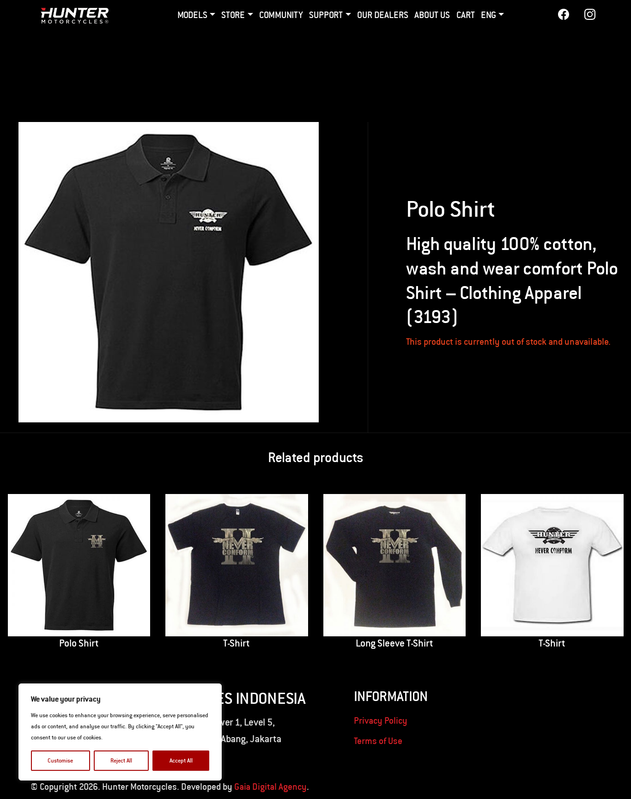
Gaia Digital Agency (270, 786)
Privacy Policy (380, 720)
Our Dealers (382, 14)
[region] (120, 732)
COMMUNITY (281, 14)
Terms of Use (378, 740)
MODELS (192, 14)
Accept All (181, 760)
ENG (488, 14)
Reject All (121, 760)
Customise (60, 760)
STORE (233, 14)
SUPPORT (326, 14)
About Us (432, 14)
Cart (465, 14)
